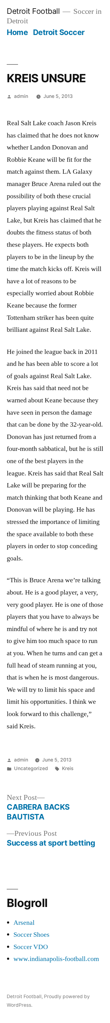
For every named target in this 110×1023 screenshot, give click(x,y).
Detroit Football (33, 11)
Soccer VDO (30, 947)
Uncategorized (31, 768)
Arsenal (24, 922)
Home (17, 32)
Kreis (67, 768)
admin (21, 96)
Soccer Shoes (31, 934)
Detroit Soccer (59, 32)
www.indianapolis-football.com (56, 959)
